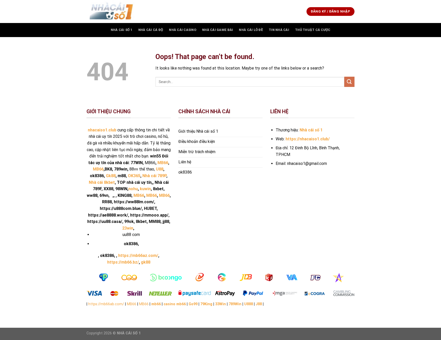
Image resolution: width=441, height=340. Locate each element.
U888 (248, 304)
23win (127, 228)
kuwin (145, 188)
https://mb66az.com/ (138, 255)
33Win (220, 304)
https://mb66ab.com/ (106, 304)
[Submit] (349, 82)
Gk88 (111, 175)
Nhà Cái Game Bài (217, 30)
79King (206, 304)
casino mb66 (175, 304)
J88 (259, 304)
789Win (235, 304)
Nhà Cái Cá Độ (150, 30)
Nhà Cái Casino (182, 30)
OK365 (134, 175)
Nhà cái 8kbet (102, 182)
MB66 (138, 195)
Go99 (193, 304)
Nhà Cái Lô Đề (251, 30)
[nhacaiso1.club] (112, 11)
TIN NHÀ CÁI (279, 30)
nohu (133, 188)
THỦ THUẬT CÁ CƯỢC (312, 30)
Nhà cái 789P (154, 175)
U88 (159, 169)
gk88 (145, 262)
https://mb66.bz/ (123, 262)
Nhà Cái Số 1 (121, 30)
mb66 (156, 304)
